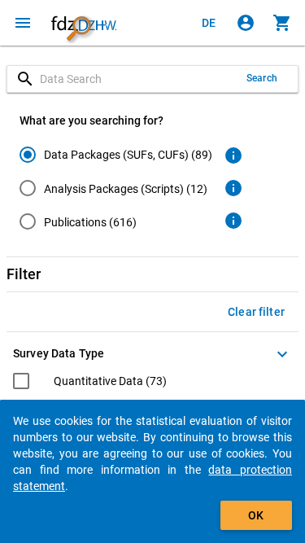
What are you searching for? (91, 120)
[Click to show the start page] (83, 22)
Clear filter (256, 311)
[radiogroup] (116, 191)
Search (261, 78)
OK (256, 515)
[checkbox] (90, 383)
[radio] (116, 154)
